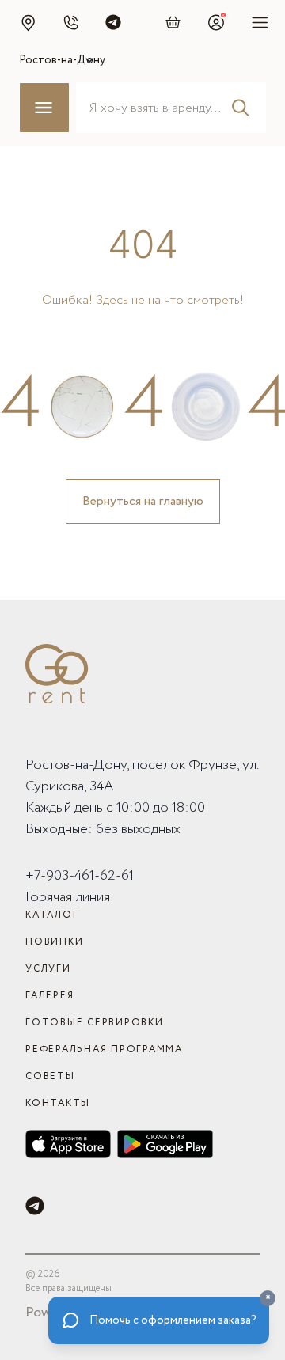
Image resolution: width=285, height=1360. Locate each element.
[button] (27, 22)
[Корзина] (173, 22)
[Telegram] (34, 1205)
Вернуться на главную (142, 501)
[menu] (260, 22)
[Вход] (216, 22)
